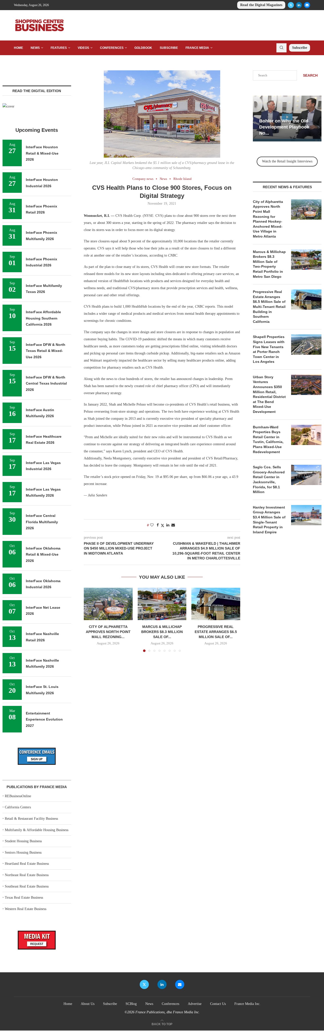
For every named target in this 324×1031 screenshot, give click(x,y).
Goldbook (143, 48)
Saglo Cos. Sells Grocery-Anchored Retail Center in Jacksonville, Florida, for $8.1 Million (269, 479)
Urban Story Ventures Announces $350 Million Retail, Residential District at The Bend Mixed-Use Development (269, 394)
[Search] (281, 47)
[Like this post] (152, 525)
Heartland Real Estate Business (27, 864)
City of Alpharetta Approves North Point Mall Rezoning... (108, 632)
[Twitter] (291, 5)
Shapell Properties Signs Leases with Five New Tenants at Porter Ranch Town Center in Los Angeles (269, 349)
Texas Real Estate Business (24, 897)
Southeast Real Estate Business (27, 886)
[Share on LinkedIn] (167, 525)
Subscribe (169, 48)
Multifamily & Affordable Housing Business (36, 830)
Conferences (112, 48)
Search (310, 75)
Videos (83, 48)
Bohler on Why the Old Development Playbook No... (284, 127)
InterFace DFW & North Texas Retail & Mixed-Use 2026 (45, 351)
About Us (87, 1004)
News (35, 48)
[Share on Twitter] (162, 525)
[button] (90, 619)
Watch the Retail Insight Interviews (287, 161)
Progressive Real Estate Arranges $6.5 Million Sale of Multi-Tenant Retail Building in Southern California (269, 307)
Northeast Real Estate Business (27, 875)
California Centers (18, 807)
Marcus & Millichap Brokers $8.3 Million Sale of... (162, 632)
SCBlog (131, 1004)
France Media (197, 48)
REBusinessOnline (18, 796)
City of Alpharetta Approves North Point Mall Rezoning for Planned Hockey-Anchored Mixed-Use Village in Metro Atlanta (268, 219)
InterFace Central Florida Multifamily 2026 (42, 522)
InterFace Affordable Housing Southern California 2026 (43, 318)
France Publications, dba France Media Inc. (167, 1012)
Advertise (194, 1004)
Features (59, 48)
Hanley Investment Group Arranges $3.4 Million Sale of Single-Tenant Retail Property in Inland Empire (269, 519)
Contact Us (218, 1004)
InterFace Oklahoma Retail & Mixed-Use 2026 (43, 554)
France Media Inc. (247, 1004)
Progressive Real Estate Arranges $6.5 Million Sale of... (216, 632)
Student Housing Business (23, 841)
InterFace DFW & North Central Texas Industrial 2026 (46, 383)
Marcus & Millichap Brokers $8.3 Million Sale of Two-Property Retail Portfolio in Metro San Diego (269, 264)
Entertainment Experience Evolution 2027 (44, 719)
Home (18, 48)
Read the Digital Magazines (261, 5)
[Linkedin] (299, 5)
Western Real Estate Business (25, 909)
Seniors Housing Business (23, 852)
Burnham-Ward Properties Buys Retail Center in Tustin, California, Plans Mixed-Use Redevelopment (268, 439)
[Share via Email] (173, 525)
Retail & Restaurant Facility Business (31, 818)
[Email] (307, 5)
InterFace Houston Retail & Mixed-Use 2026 (42, 153)
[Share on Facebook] (158, 525)
